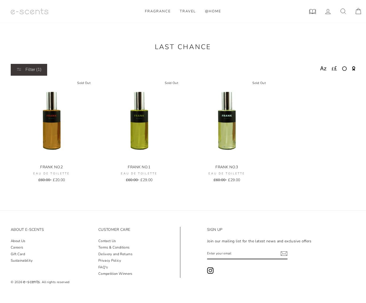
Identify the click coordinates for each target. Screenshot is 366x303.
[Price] (334, 68)
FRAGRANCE (158, 11)
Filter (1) (33, 69)
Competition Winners (115, 273)
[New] (344, 68)
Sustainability (22, 260)
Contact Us (107, 241)
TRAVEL (188, 11)
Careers (17, 247)
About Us (18, 241)
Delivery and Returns (115, 254)
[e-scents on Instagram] (210, 270)
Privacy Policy (109, 260)
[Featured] (353, 68)
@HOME (213, 11)
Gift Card (18, 254)
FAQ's (103, 267)
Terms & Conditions (113, 247)
